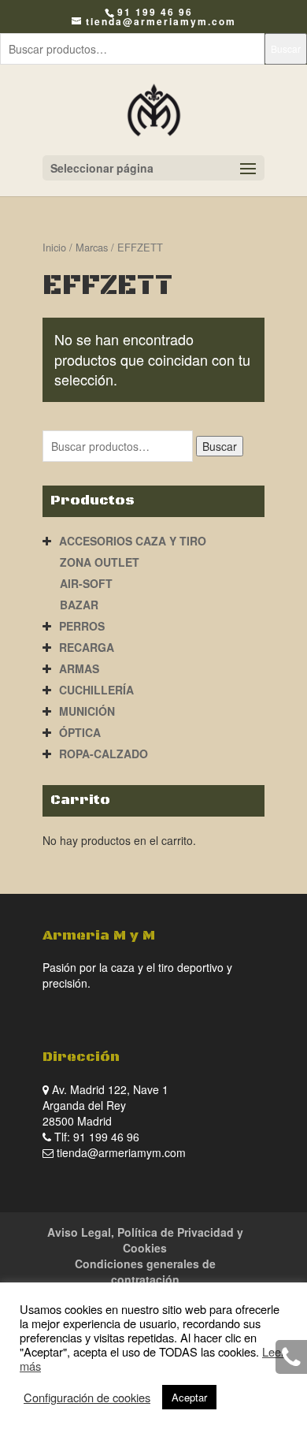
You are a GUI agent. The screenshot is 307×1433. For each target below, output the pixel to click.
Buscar (286, 48)
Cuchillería (96, 690)
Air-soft (86, 583)
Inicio (54, 247)
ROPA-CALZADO (103, 753)
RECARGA (86, 647)
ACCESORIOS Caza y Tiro (132, 541)
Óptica (80, 732)
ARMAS (79, 668)
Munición (87, 711)
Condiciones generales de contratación (145, 1271)
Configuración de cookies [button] (87, 1397)
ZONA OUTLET (99, 562)
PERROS (82, 626)
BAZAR (79, 604)
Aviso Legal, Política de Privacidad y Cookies (145, 1240)
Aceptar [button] (189, 1397)
